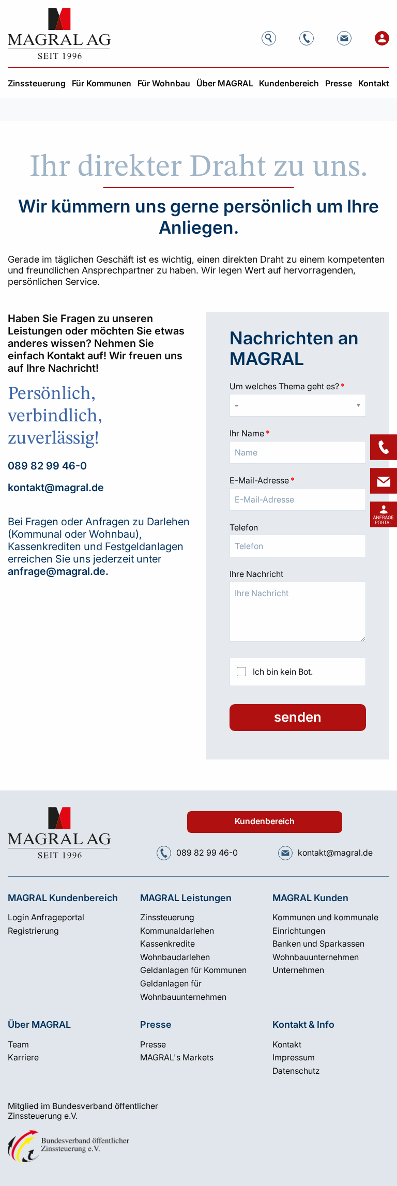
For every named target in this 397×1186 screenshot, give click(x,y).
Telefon (244, 527)
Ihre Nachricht (256, 574)
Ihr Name (298, 433)
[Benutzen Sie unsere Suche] (269, 38)
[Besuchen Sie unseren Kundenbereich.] (382, 38)
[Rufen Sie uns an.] (306, 38)
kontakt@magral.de (56, 487)
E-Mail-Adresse (298, 480)
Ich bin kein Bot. (283, 671)
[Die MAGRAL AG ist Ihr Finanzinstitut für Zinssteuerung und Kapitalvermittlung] (59, 33)
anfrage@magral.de (56, 571)
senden (298, 717)
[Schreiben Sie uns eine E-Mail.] (344, 38)
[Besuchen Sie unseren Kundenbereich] (383, 514)
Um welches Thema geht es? (298, 386)
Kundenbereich (265, 821)
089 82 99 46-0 (47, 466)
